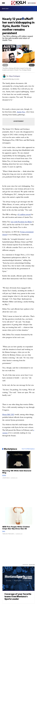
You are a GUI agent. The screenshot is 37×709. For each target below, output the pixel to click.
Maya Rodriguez (14, 76)
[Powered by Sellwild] (32, 564)
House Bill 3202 (8, 414)
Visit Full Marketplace (28, 449)
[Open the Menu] (3, 2)
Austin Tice (21, 112)
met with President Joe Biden (21, 221)
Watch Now (31, 3)
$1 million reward (24, 214)
